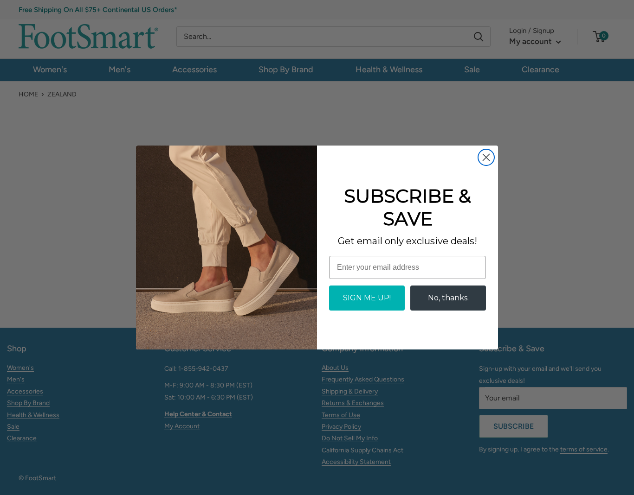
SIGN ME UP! (367, 297)
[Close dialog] (486, 157)
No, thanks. (448, 297)
